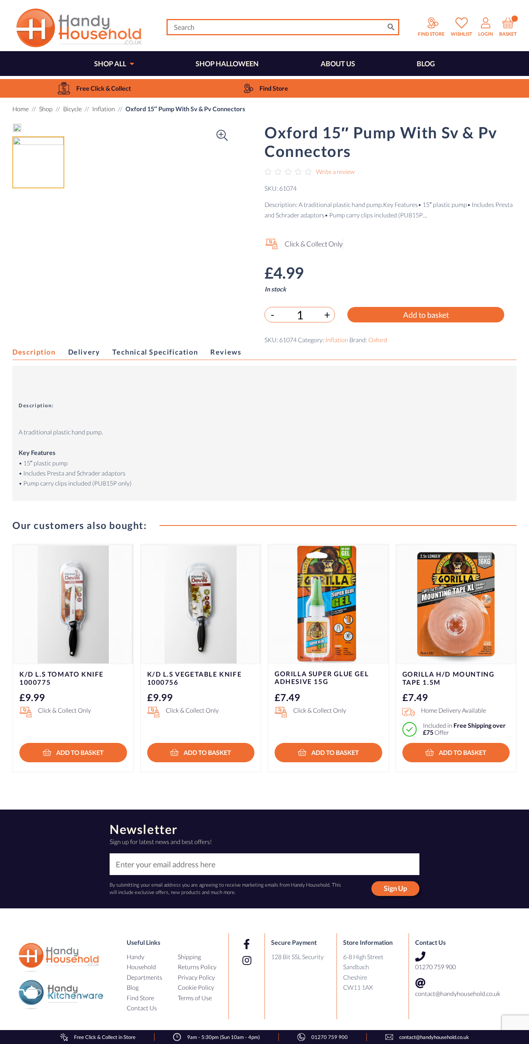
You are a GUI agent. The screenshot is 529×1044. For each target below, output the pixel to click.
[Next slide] (501, 642)
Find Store (140, 997)
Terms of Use (195, 997)
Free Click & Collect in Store (105, 1037)
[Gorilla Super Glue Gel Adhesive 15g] (328, 604)
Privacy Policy (196, 977)
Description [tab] (34, 352)
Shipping (189, 956)
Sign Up (395, 888)
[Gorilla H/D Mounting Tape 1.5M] (456, 604)
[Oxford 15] (17, 128)
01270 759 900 (435, 966)
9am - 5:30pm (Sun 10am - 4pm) (223, 1037)
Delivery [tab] (84, 352)
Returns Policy (197, 966)
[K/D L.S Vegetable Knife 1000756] (201, 604)
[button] (28, 128)
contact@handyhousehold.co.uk (457, 993)
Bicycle (72, 108)
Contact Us (142, 1007)
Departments (144, 977)
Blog (133, 987)
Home (20, 108)
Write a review (335, 171)
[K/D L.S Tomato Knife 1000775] (73, 604)
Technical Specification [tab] (155, 352)
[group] (94, 88)
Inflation (103, 108)
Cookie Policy (196, 987)
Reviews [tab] (225, 352)
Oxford (377, 339)
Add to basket (426, 314)
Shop (46, 108)
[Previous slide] (28, 642)
